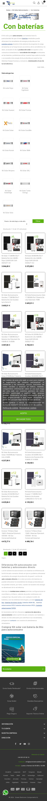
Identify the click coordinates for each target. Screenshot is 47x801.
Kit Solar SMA (25, 150)
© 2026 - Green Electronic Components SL (23, 797)
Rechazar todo (23, 419)
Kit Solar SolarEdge (8, 192)
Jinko (8, 782)
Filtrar (38, 221)
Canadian (39, 779)
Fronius (23, 779)
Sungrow (32, 772)
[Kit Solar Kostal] (8, 143)
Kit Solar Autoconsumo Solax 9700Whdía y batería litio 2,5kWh (11, 376)
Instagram (30, 744)
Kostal (5, 775)
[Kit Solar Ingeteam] (25, 81)
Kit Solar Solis (8, 213)
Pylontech (24, 782)
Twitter (21, 744)
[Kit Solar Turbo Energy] (25, 183)
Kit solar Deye (8, 88)
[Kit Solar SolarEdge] (8, 183)
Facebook (17, 744)
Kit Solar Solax (8, 130)
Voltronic (40, 775)
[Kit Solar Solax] (8, 123)
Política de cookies (10, 408)
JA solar (16, 779)
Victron (31, 779)
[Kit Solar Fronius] (25, 103)
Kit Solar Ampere (8, 170)
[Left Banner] (13, 648)
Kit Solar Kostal (8, 150)
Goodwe (7, 779)
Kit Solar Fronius (25, 110)
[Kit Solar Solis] (8, 205)
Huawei (32, 782)
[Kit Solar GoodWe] (25, 123)
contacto (13, 620)
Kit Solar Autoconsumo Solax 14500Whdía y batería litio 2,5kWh (12, 455)
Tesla (12, 775)
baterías (25, 38)
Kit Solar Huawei (8, 110)
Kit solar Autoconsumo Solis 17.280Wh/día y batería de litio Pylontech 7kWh (35, 297)
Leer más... (41, 67)
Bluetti (39, 772)
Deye (39, 782)
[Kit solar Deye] (8, 81)
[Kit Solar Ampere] (8, 163)
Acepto (23, 413)
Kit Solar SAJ (25, 170)
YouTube (26, 744)
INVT (24, 772)
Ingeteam (15, 782)
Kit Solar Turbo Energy (25, 192)
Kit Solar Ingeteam (25, 89)
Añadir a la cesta (18, 236)
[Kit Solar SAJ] (25, 163)
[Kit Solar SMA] (25, 143)
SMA (18, 775)
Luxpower (17, 772)
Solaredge (31, 775)
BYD (23, 775)
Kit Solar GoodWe (25, 130)
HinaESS (8, 772)
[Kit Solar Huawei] (8, 103)
